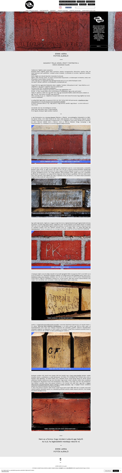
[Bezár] (120, 471)
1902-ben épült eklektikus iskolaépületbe (49, 326)
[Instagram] (60, 7)
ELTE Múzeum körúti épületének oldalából (53, 101)
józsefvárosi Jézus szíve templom (40, 277)
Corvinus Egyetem (50, 117)
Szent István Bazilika (75, 375)
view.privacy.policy (5, 471)
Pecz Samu (46, 224)
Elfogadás (116, 470)
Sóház (70, 227)
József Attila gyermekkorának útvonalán (48, 324)
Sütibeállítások (108, 470)
